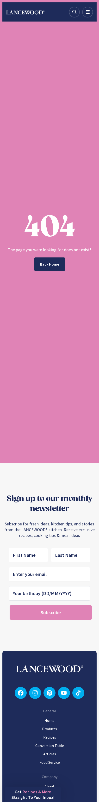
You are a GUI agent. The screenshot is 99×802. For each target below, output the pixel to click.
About (49, 786)
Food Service (49, 762)
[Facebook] (21, 693)
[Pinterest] (49, 693)
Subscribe (51, 612)
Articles (49, 754)
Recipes (49, 737)
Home (49, 720)
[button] (33, 794)
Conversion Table (49, 745)
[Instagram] (35, 693)
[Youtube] (64, 693)
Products (49, 728)
